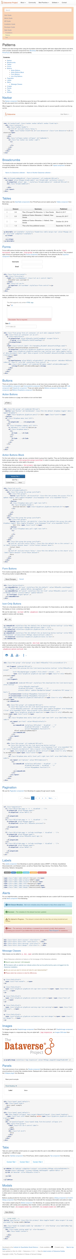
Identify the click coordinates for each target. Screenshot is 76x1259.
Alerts (9, 82)
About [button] (23, 2)
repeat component (59, 165)
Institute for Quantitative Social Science (25, 1247)
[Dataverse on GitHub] (52, 1247)
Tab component (55, 1156)
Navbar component (11, 101)
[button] (11, 579)
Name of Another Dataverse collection (39, 173)
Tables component (62, 202)
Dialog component (60, 1198)
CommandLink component (32, 386)
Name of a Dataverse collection (15, 173)
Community (32, 2)
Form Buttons (15, 74)
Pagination (10, 78)
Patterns (7, 35)
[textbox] (32, 261)
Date (7, 323)
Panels (9, 88)
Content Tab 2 (24, 1162)
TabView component (16, 1156)
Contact (64, 2)
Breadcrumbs (11, 62)
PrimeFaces (6, 53)
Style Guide (8, 30)
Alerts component (12, 898)
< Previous (26, 798)
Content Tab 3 (38, 1162)
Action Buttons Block (17, 72)
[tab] (11, 1162)
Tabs (8, 90)
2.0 (16, 216)
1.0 (16, 225)
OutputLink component (20, 388)
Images (9, 86)
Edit (8, 403)
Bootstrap (33, 51)
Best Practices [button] (43, 2)
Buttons (9, 68)
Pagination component (17, 791)
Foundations (8, 33)
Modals (9, 92)
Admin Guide (8, 18)
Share (20, 482)
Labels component (11, 864)
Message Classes (16, 84)
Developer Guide (9, 27)
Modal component (26, 1203)
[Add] (6, 619)
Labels (9, 80)
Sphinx (4, 1249)
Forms (9, 66)
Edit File (15, 480)
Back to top (70, 1247)
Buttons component (51, 388)
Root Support (53, 930)
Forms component (32, 254)
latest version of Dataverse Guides (54, 1251)
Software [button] (55, 2)
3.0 (16, 212)
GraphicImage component (26, 1029)
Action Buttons (15, 70)
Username (15, 262)
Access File (15, 476)
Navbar (9, 60)
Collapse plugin (9, 1073)
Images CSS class (60, 1032)
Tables (9, 64)
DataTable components (22, 202)
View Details (50, 212)
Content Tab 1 (11, 1162)
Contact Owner (10, 482)
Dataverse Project (10, 2)
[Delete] (10, 619)
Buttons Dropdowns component (22, 390)
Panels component (34, 1069)
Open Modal (9, 1212)
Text (6, 37)
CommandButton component (11, 386)
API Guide (7, 21)
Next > (51, 798)
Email (17, 267)
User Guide (7, 15)
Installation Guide (9, 24)
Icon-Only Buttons (16, 76)
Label (10, 1090)
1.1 (16, 221)
